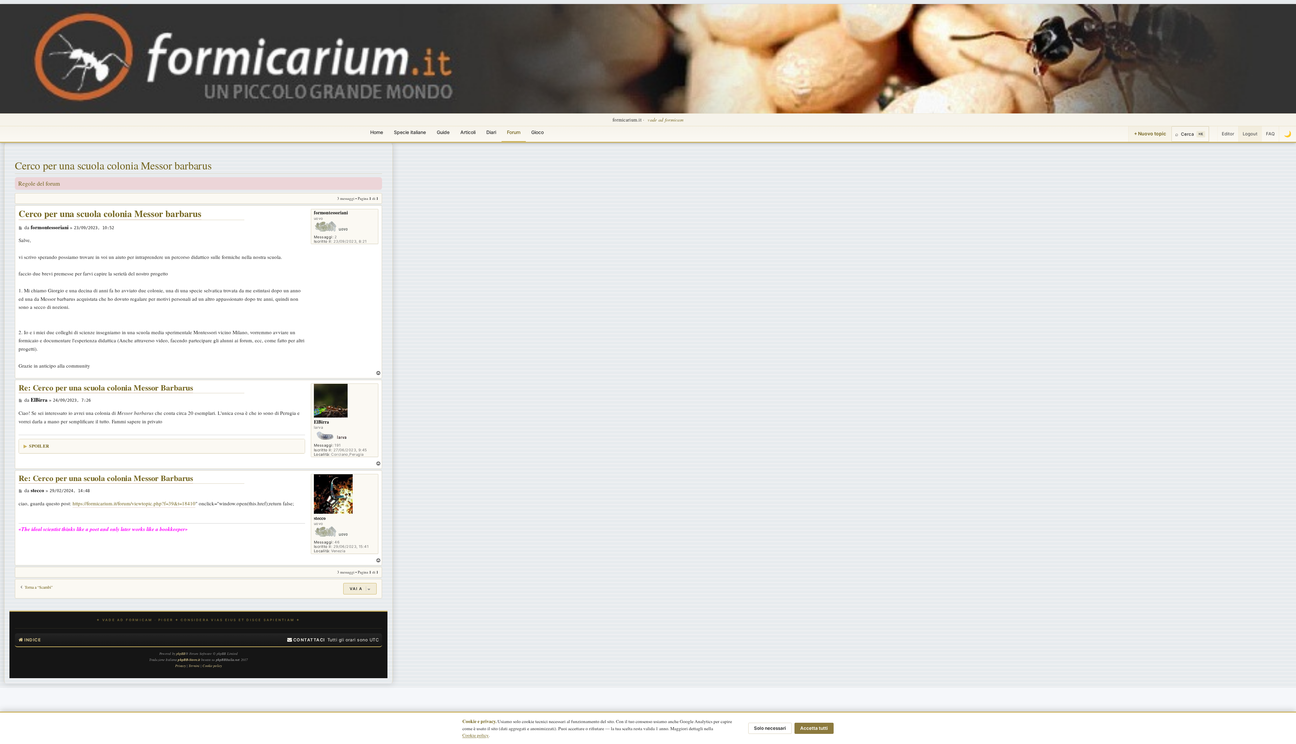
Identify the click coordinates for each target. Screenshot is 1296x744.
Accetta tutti (814, 728)
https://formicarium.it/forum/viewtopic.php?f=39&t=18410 (134, 503)
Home (376, 132)
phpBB (181, 653)
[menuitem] (306, 640)
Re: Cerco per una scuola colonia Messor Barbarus (106, 387)
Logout (1250, 133)
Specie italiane (410, 132)
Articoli (468, 132)
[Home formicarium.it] (648, 58)
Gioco (537, 132)
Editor (1228, 133)
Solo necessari (770, 728)
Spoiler (39, 446)
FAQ (1270, 133)
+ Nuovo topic (1150, 133)
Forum (513, 132)
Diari (491, 132)
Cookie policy (475, 735)
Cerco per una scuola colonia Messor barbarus (113, 165)
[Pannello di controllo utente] (1213, 134)
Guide (443, 132)
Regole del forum (39, 183)
